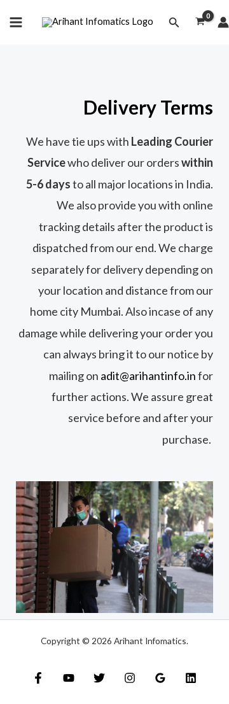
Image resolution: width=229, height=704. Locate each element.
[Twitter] (99, 678)
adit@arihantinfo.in (148, 376)
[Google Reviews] (160, 678)
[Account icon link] (223, 22)
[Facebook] (38, 678)
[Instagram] (129, 678)
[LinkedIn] (191, 678)
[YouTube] (68, 678)
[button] (174, 23)
